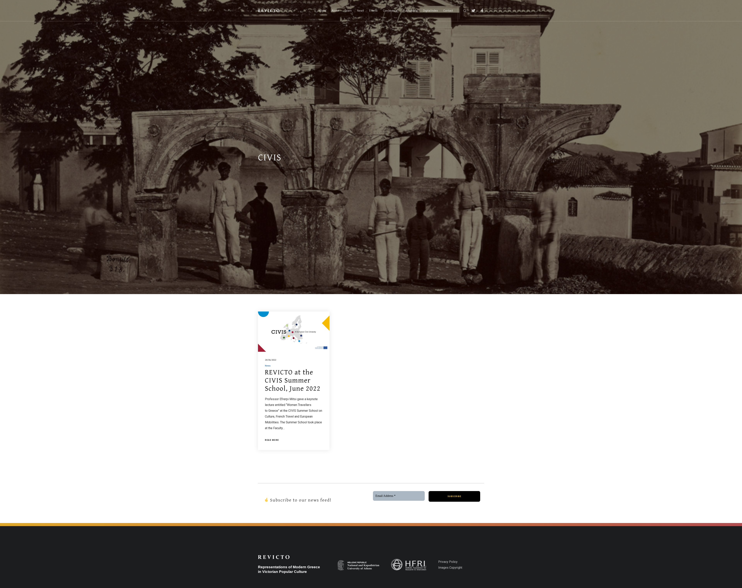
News (268, 366)
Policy (453, 562)
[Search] (462, 10)
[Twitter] (471, 10)
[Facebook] (479, 10)
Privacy (443, 562)
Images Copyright (450, 567)
